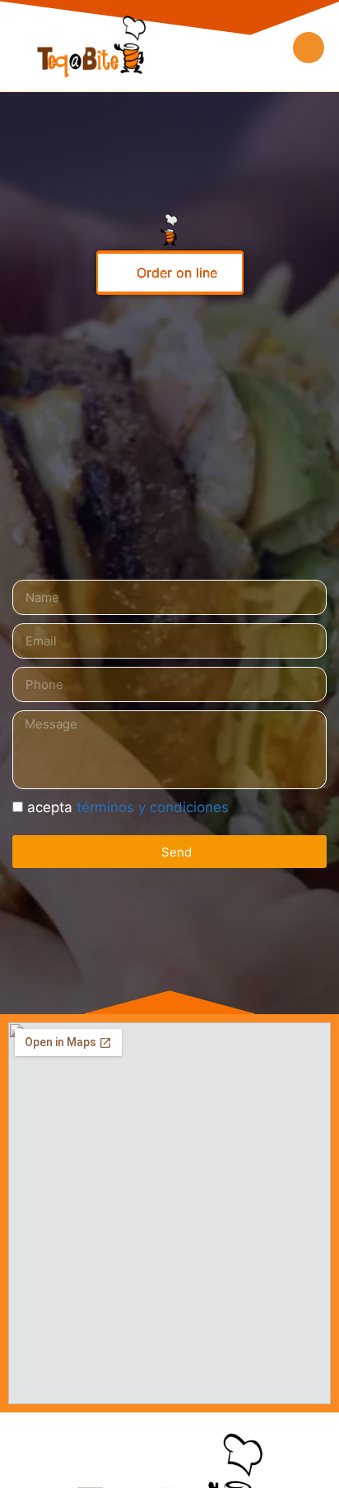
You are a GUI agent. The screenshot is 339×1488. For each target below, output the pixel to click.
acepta (128, 807)
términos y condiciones (153, 807)
